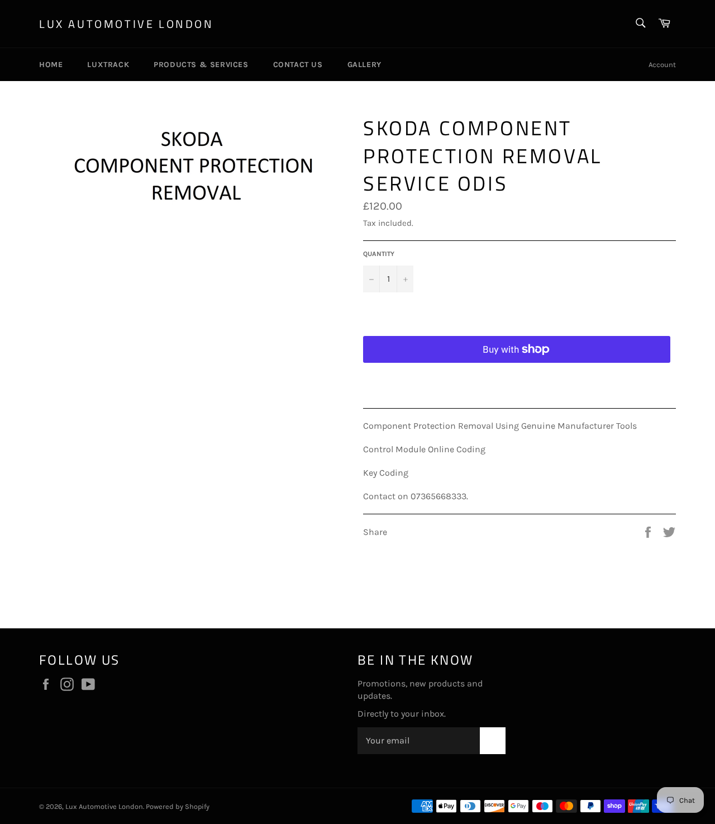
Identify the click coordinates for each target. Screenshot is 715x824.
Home (51, 64)
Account (662, 64)
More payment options (516, 377)
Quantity (378, 254)
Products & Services (201, 64)
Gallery (364, 64)
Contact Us (298, 64)
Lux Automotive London (126, 24)
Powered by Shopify (177, 806)
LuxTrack (108, 64)
